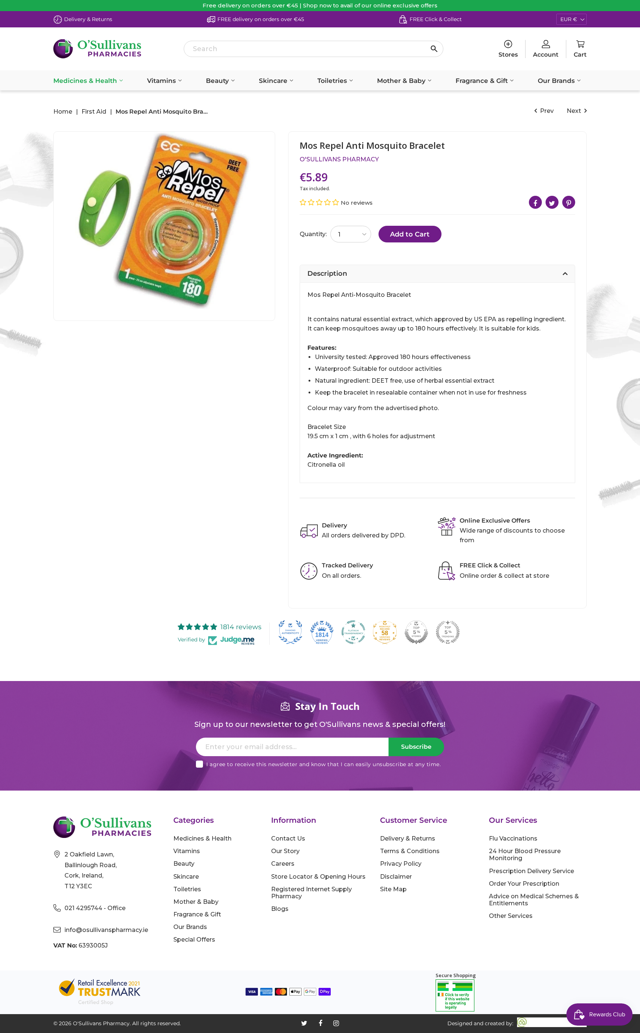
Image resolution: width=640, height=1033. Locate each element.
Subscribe (416, 746)
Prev (546, 110)
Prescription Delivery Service (531, 871)
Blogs (280, 908)
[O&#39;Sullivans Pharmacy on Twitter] (304, 1023)
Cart (580, 54)
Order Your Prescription (524, 883)
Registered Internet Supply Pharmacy (311, 893)
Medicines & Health (86, 80)
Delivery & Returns (407, 838)
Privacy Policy (400, 863)
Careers (282, 863)
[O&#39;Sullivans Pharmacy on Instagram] (336, 1023)
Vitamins (162, 80)
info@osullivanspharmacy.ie (106, 929)
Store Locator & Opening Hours (318, 876)
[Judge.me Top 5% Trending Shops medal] (448, 632)
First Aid (93, 112)
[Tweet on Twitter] (552, 202)
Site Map (393, 889)
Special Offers (194, 939)
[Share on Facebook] (535, 202)
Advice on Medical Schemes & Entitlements (534, 900)
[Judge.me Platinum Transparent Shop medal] (353, 632)
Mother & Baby (402, 80)
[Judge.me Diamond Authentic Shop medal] (290, 632)
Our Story (285, 851)
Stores (508, 54)
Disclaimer (396, 876)
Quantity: (313, 234)
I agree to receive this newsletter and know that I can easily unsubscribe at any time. (323, 764)
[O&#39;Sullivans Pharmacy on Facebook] (320, 1023)
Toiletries (333, 80)
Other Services (511, 915)
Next (575, 110)
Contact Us (288, 838)
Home (62, 112)
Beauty (218, 80)
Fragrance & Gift (483, 80)
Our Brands (557, 80)
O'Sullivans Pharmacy (339, 159)
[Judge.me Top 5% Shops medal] (416, 632)
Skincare (274, 80)
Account (546, 54)
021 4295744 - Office (95, 908)
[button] (320, 202)
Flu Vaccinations (513, 838)
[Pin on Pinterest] (568, 202)
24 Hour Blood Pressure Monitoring (525, 855)
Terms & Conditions (410, 851)
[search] (313, 49)
